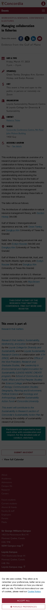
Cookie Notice (34, 591)
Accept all (23, 600)
